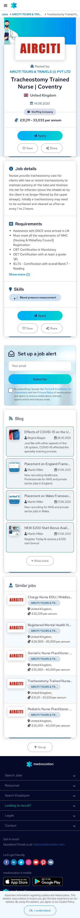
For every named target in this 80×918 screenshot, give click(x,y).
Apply (42, 136)
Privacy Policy (45, 392)
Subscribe (40, 379)
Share (53, 148)
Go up (42, 747)
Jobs (5, 14)
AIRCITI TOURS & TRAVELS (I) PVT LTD (27, 14)
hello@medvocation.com (49, 844)
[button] (40, 775)
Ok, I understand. (40, 910)
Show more (41, 561)
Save (29, 148)
